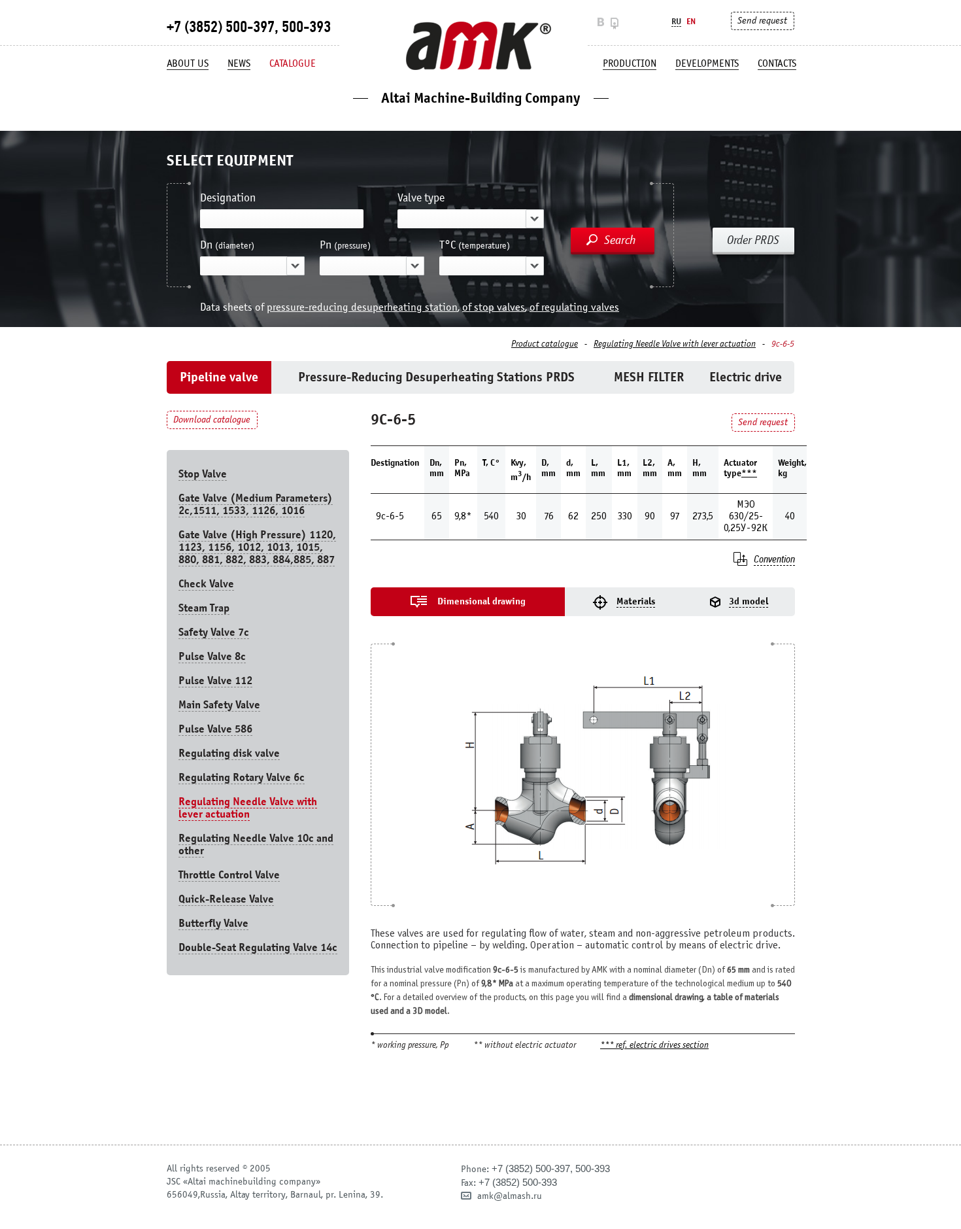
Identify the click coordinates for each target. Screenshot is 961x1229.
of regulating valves (574, 307)
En (691, 21)
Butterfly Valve (213, 923)
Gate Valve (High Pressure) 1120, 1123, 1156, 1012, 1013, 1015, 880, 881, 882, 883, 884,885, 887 (257, 547)
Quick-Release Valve (226, 899)
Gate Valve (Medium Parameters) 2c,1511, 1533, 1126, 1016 (255, 504)
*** (749, 473)
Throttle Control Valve (229, 875)
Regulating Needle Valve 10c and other (255, 844)
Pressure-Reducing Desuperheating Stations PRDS (436, 377)
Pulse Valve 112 (215, 680)
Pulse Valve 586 (215, 729)
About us (188, 63)
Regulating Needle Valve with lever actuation (675, 344)
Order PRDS (753, 240)
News (239, 63)
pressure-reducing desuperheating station (362, 307)
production (629, 63)
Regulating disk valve (229, 753)
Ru (676, 21)
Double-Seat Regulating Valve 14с (257, 947)
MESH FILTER (649, 377)
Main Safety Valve (219, 705)
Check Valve (206, 584)
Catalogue (292, 63)
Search (620, 240)
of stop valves (493, 307)
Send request (762, 20)
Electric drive (745, 377)
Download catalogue (211, 419)
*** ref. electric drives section (654, 1045)
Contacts (777, 63)
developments (707, 63)
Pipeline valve (219, 377)
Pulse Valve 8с (212, 656)
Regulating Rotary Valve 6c (241, 777)
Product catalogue (544, 344)
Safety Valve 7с (213, 632)
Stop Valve (202, 474)
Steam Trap (203, 608)
